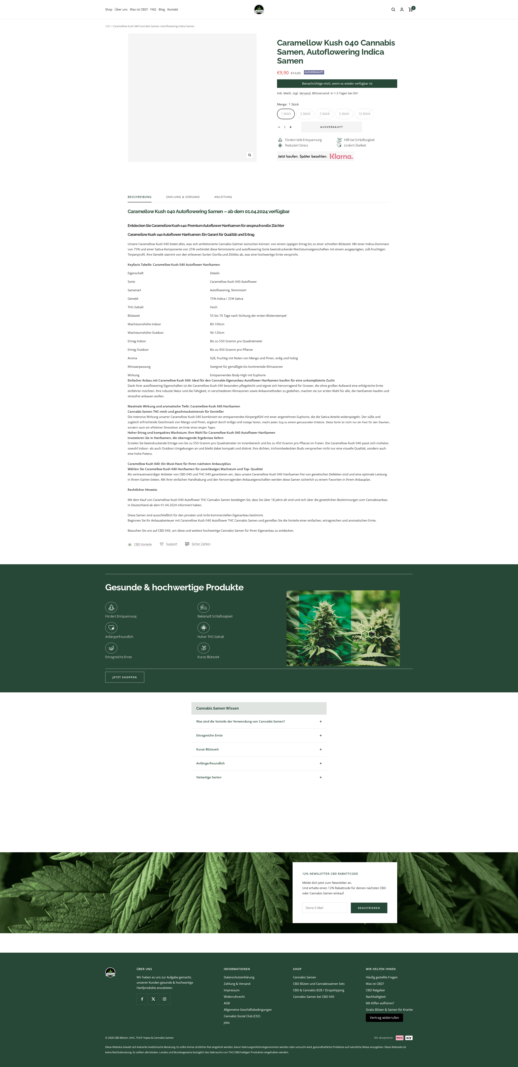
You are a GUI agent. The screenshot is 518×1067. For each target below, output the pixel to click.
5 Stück (344, 114)
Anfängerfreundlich (210, 763)
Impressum (232, 990)
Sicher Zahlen (201, 544)
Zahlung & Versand (183, 197)
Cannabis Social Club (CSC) (242, 1016)
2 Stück (305, 114)
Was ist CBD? (139, 9)
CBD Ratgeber (375, 990)
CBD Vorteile (143, 544)
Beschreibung (140, 197)
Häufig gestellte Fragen (382, 977)
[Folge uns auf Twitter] (153, 999)
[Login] (402, 9)
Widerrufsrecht (234, 997)
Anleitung (223, 197)
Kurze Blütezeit (207, 749)
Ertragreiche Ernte (209, 735)
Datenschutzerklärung (239, 977)
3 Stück (325, 114)
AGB (227, 1003)
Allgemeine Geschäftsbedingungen (248, 1009)
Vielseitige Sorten (209, 777)
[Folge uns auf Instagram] (164, 999)
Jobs (227, 1022)
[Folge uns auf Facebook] (142, 999)
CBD (107, 26)
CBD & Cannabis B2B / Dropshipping (318, 990)
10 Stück (364, 114)
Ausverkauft (331, 127)
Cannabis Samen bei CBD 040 (313, 997)
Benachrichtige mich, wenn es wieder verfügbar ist (337, 83)
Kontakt (172, 9)
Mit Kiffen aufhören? (380, 1003)
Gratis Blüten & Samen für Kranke (389, 1009)
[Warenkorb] (411, 9)
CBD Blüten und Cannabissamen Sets (319, 984)
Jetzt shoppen (125, 677)
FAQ (153, 9)
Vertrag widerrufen (384, 1017)
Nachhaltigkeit (376, 997)
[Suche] (393, 9)
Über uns (121, 9)
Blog (162, 9)
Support (171, 544)
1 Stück (286, 114)
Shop (108, 9)
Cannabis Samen (304, 977)
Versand (305, 93)
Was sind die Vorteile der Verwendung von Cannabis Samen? (240, 721)
